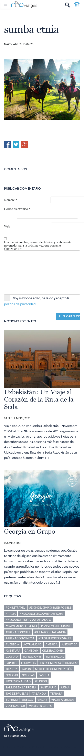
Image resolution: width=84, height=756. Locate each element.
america (51, 644)
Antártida (69, 644)
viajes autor (15, 706)
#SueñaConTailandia (50, 632)
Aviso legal (70, 747)
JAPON (26, 669)
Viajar (42, 700)
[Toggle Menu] (5, 5)
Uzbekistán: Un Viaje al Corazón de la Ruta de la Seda (39, 399)
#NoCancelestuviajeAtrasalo (28, 620)
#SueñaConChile (18, 632)
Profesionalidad (18, 681)
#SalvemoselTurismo (56, 626)
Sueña (64, 687)
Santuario (48, 687)
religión (41, 681)
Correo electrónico (17, 209)
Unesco (27, 700)
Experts (11, 663)
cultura (12, 657)
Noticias (28, 675)
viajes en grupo (40, 706)
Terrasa (56, 693)
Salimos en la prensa (21, 687)
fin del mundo (50, 663)
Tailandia (39, 693)
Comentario (13, 248)
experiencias (54, 657)
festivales (28, 663)
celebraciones (53, 650)
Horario (71, 663)
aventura (13, 650)
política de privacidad (20, 304)
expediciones (31, 657)
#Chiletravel (15, 607)
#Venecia (12, 644)
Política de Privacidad (45, 747)
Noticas (12, 675)
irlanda (12, 669)
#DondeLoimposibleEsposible (50, 607)
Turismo (12, 700)
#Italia (11, 614)
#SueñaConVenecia (20, 638)
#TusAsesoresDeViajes (55, 638)
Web (7, 226)
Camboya (31, 650)
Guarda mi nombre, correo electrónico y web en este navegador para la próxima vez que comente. (37, 244)
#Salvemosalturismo (21, 626)
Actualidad (32, 644)
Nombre (10, 200)
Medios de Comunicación (53, 669)
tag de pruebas (17, 693)
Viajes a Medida (62, 700)
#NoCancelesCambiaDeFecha (41, 614)
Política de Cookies (15, 747)
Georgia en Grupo (29, 531)
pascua (44, 675)
